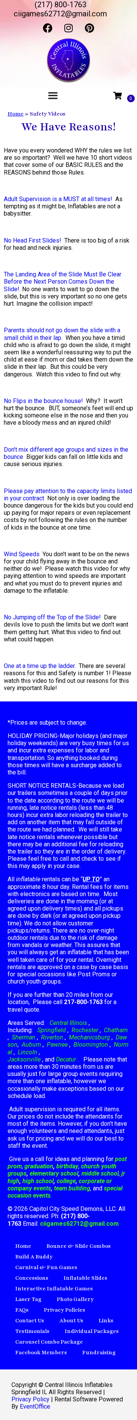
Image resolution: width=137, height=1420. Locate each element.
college (66, 1181)
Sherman (23, 1037)
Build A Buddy (34, 1256)
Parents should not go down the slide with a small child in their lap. (62, 334)
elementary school (54, 1173)
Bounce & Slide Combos (78, 1246)
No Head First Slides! (32, 240)
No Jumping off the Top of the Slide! (52, 617)
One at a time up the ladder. (40, 666)
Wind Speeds (22, 554)
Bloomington (91, 1044)
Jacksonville (25, 1059)
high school (38, 1181)
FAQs (22, 1310)
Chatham (115, 1030)
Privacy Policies (64, 1310)
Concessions (31, 1278)
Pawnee (57, 1044)
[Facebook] (47, 27)
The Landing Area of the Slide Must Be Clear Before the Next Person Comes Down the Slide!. (62, 281)
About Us (71, 1320)
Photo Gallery (75, 1299)
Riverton (52, 1037)
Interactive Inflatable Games (54, 1288)
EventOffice (35, 1406)
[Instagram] (68, 27)
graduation (38, 1166)
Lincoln (27, 1052)
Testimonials (32, 1331)
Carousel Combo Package (49, 1341)
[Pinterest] (89, 27)
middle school (100, 1173)
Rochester (85, 1030)
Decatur (67, 1059)
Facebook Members (41, 1352)
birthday (67, 1166)
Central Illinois (69, 1023)
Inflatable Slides (85, 1278)
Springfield (51, 1030)
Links (106, 1320)
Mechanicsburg (89, 1037)
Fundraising (99, 1352)
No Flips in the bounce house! (43, 401)
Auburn (31, 1044)
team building (72, 1188)
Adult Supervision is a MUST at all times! (58, 199)
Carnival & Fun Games (46, 1267)
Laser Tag (28, 1299)
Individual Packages (92, 1331)
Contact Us (29, 1320)
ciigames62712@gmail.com (79, 1223)
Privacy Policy (30, 1399)
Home (16, 113)
